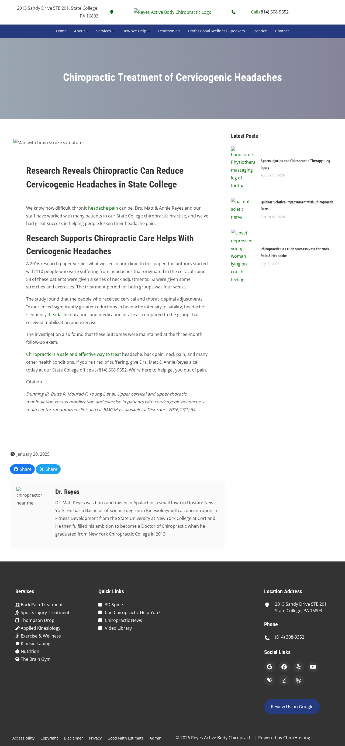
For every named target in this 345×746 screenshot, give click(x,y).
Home (61, 30)
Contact (282, 30)
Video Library (118, 628)
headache (59, 315)
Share (25, 469)
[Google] (269, 667)
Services (103, 30)
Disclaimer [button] (73, 738)
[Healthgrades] (269, 680)
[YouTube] (313, 667)
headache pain (103, 208)
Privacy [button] (95, 738)
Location (260, 30)
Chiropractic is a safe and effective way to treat (73, 354)
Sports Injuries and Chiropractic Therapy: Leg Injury (295, 164)
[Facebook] (284, 667)
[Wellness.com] (298, 680)
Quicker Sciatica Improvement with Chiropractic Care (297, 205)
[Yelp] (298, 667)
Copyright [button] (49, 738)
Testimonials (169, 30)
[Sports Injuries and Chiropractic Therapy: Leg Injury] (243, 168)
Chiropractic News (123, 620)
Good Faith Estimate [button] (126, 738)
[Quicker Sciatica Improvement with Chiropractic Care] (243, 209)
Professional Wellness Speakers (216, 30)
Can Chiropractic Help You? (132, 612)
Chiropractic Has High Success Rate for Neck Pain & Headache (295, 252)
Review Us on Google (292, 707)
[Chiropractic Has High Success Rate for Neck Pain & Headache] (243, 256)
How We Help (134, 30)
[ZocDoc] (284, 680)
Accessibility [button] (23, 738)
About (79, 30)
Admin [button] (155, 738)
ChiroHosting (296, 738)
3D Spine (114, 605)
